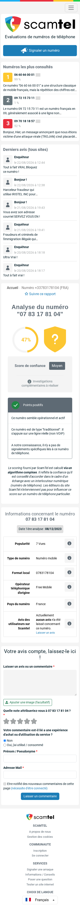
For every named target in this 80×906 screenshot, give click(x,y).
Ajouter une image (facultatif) (29, 702)
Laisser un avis (45, 632)
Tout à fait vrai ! (13, 275)
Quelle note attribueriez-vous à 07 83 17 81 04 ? (37, 713)
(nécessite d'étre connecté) (29, 788)
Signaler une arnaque (40, 869)
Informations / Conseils (40, 874)
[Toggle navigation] (71, 7)
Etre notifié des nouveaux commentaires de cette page (38, 786)
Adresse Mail (13, 767)
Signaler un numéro (44, 50)
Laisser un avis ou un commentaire (28, 666)
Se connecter (40, 855)
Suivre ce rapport (42, 294)
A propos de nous (40, 831)
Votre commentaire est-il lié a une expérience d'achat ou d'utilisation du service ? (35, 732)
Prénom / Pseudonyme (20, 751)
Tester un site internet (40, 884)
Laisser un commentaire (40, 796)
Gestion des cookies (40, 836)
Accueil (12, 288)
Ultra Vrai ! (10, 257)
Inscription (40, 850)
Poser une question (40, 879)
